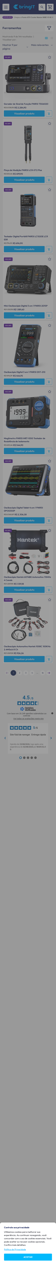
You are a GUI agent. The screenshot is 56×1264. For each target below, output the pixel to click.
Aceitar (28, 1257)
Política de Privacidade (15, 1249)
